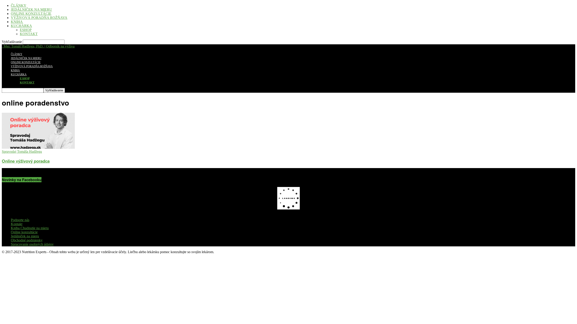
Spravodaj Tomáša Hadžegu (22, 151)
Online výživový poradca (26, 161)
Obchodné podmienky (27, 240)
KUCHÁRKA (21, 26)
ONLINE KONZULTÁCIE (31, 14)
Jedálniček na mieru (25, 236)
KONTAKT (29, 34)
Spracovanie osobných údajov (32, 244)
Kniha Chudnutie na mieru (30, 228)
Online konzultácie (24, 232)
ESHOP (26, 30)
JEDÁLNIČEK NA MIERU (31, 9)
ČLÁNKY (18, 5)
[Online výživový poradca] (38, 147)
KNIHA (17, 22)
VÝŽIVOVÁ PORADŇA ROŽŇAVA (39, 18)
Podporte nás (20, 220)
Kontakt (16, 224)
